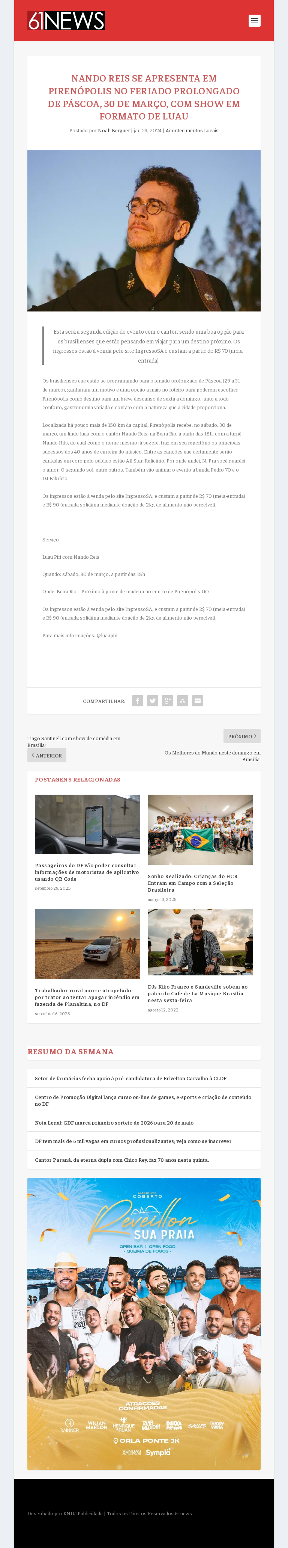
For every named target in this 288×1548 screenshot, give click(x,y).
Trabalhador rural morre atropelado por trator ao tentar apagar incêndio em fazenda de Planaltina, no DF (87, 997)
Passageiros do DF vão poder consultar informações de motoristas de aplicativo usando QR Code (87, 872)
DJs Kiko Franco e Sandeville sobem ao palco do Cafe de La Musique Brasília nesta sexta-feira (198, 993)
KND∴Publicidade (83, 1513)
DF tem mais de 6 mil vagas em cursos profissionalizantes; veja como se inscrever (133, 1140)
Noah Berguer (114, 130)
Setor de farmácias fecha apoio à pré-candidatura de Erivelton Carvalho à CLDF (130, 1078)
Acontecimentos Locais (192, 130)
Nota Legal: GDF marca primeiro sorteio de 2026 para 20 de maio (114, 1122)
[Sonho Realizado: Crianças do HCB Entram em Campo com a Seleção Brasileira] (200, 830)
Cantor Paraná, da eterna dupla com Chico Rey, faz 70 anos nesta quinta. (122, 1159)
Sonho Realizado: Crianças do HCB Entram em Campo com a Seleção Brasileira (192, 882)
